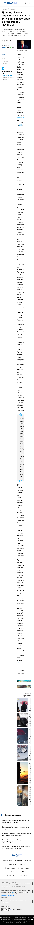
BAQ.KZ (4, 54)
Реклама (4, 897)
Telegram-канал (7, 75)
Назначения (7, 861)
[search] (29, 3)
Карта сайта (5, 906)
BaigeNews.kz (22, 117)
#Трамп (4, 63)
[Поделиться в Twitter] (8, 47)
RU (26, 3)
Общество (13, 864)
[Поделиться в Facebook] (3, 47)
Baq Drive (10, 875)
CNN (20, 125)
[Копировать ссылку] (13, 47)
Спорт (22, 864)
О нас (24, 872)
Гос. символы (13, 872)
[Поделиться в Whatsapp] (10, 47)
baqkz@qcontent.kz (7, 895)
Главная (4, 9)
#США (3, 59)
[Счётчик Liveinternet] (5, 909)
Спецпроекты (10, 868)
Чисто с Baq (22, 875)
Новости (12, 9)
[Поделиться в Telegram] (5, 47)
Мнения (28, 861)
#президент (6, 61)
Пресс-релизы (23, 868)
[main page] (15, 3)
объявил (20, 663)
